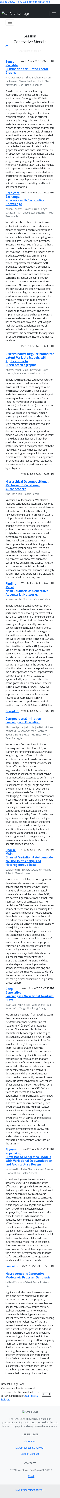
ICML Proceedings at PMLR (30, 1447)
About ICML (30, 1441)
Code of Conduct (30, 1453)
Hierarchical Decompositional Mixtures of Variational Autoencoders (27, 485)
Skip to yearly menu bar (13, 1)
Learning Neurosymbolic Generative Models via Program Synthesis (28, 1272)
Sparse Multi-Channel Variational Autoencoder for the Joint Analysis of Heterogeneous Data (30, 857)
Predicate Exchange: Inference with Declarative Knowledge (25, 198)
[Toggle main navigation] (54, 14)
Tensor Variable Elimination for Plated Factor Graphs (27, 67)
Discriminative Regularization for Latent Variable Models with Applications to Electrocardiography (30, 359)
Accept (46, 1394)
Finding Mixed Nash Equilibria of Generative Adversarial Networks (27, 589)
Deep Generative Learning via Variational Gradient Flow (30, 994)
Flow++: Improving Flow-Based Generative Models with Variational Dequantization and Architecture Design (29, 1157)
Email (31, 1476)
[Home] (15, 13)
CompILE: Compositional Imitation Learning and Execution (23, 716)
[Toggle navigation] (10, 22)
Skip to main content (38, 1)
